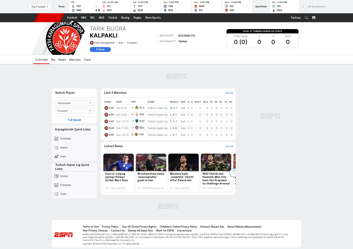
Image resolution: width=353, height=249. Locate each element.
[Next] (302, 6)
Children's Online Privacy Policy (178, 226)
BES (142, 127)
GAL (142, 114)
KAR (111, 107)
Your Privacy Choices (95, 230)
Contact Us (118, 230)
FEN (141, 134)
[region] (168, 118)
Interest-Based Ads (212, 226)
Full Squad (74, 119)
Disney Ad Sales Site (140, 230)
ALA (142, 107)
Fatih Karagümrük (104, 42)
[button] (306, 17)
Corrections (184, 230)
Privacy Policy (110, 226)
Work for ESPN (165, 230)
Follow (100, 49)
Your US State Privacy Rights (139, 226)
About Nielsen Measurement (244, 226)
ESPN (49, 17)
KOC (142, 120)
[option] (118, 173)
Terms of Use (91, 226)
